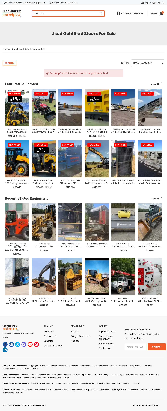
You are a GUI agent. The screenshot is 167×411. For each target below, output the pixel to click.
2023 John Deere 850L (71, 301)
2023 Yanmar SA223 (43, 132)
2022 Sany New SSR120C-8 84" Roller (26, 183)
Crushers (123, 366)
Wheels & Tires (54, 378)
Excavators (147, 366)
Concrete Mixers (101, 366)
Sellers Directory (53, 345)
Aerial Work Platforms (40, 384)
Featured (14, 93)
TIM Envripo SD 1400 (97, 246)
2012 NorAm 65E (43, 246)
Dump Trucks (135, 366)
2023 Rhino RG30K (97, 132)
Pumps (77, 375)
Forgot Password (80, 336)
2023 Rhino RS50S (17, 132)
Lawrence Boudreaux (96, 298)
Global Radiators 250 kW (125, 183)
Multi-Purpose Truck (25, 378)
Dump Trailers (76, 390)
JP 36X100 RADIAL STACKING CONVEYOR (80, 132)
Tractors (24, 375)
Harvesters (57, 375)
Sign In (148, 2)
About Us (49, 331)
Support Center (107, 331)
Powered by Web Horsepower (146, 405)
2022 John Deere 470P (45, 301)
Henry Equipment (149, 298)
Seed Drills (41, 378)
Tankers (143, 390)
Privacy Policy (106, 343)
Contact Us (50, 336)
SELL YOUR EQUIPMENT (132, 13)
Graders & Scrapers (148, 375)
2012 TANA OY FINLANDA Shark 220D (78, 246)
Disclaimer (105, 348)
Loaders (67, 375)
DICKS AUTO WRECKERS (70, 180)
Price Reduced (15, 99)
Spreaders (86, 375)
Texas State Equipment (17, 180)
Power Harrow (9, 378)
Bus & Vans (27, 390)
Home (6, 49)
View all (35, 369)
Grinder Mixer (132, 375)
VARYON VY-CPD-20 (17, 302)
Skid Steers (24, 369)
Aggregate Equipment (38, 366)
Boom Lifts (56, 384)
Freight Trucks (104, 390)
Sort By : (125, 63)
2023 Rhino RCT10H (43, 183)
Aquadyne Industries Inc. (123, 180)
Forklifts (75, 384)
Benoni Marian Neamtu (70, 243)
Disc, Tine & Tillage (102, 375)
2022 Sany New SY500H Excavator (104, 183)
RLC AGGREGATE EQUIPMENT (70, 129)
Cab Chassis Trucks (42, 390)
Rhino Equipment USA (17, 129)
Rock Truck (133, 390)
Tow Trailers (155, 390)
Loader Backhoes (10, 369)
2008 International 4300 (125, 301)
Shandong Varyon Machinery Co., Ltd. (17, 299)
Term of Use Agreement (105, 338)
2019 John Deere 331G (150, 246)
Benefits (48, 341)
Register (75, 341)
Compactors (85, 366)
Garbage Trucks (119, 390)
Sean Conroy (123, 298)
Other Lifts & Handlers (121, 384)
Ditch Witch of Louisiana (43, 129)
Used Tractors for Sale (40, 375)
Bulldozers (73, 366)
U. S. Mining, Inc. (43, 243)
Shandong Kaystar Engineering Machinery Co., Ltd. (17, 245)
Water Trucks (8, 393)
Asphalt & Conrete (58, 366)
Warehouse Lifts (88, 384)
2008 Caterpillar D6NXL (98, 301)
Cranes (113, 366)
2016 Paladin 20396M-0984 (126, 246)
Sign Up (160, 2)
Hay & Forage (118, 375)
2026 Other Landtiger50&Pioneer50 (25, 249)
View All (155, 84)
